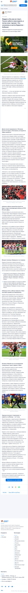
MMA (16, 547)
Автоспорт (17, 550)
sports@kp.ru (8, 581)
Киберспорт (18, 554)
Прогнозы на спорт (19, 564)
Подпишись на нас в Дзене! (14, 480)
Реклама (4, 537)
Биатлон (17, 556)
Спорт (2, 8)
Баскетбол (17, 545)
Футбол (6, 8)
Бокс (16, 549)
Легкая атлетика (19, 560)
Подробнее (23, 5)
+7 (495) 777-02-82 (11, 579)
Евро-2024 (23, 78)
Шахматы (17, 553)
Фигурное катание (19, 541)
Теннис (17, 543)
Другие (17, 562)
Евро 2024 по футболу (14, 492)
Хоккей (17, 539)
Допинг (17, 558)
